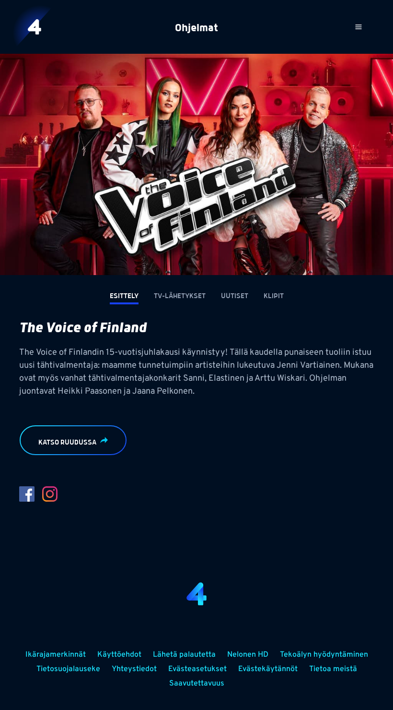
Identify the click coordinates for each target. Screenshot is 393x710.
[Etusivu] (35, 27)
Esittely (124, 296)
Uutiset (234, 296)
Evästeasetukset (197, 669)
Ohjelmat (196, 28)
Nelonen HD (247, 655)
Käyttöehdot (119, 655)
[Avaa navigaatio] (358, 26)
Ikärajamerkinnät (55, 655)
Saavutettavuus (196, 683)
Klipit (274, 296)
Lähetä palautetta (184, 655)
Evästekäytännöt (268, 669)
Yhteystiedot (134, 669)
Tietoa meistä (333, 669)
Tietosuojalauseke (68, 669)
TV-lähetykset (180, 296)
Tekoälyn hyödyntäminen (324, 655)
